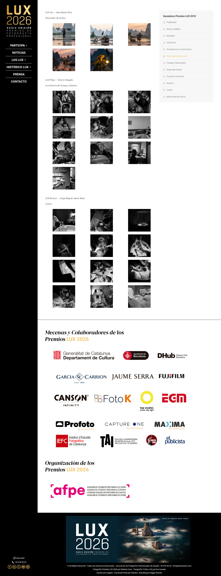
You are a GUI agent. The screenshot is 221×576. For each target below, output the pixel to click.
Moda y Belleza (174, 29)
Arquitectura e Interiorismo (179, 49)
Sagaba (109, 573)
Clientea (134, 573)
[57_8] (101, 271)
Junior (170, 90)
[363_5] (101, 60)
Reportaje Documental (177, 56)
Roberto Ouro (126, 569)
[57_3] (139, 220)
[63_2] (101, 102)
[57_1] (64, 220)
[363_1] (64, 34)
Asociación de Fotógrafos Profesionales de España (137, 566)
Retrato (170, 83)
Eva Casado (161, 569)
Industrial (171, 42)
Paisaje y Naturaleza (176, 63)
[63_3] (139, 102)
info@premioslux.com (182, 566)
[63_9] (139, 152)
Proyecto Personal (175, 76)
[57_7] (64, 271)
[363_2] (101, 34)
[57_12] (139, 296)
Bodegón (171, 36)
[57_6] (139, 245)
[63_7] (64, 152)
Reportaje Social (174, 69)
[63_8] (101, 152)
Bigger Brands (156, 573)
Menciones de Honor (176, 96)
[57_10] (64, 296)
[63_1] (64, 102)
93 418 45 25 (166, 566)
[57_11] (101, 296)
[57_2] (101, 220)
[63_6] (139, 127)
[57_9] (139, 271)
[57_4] (64, 245)
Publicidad (171, 22)
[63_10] (64, 178)
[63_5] (101, 127)
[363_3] (139, 34)
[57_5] (101, 245)
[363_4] (64, 60)
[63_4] (64, 127)
